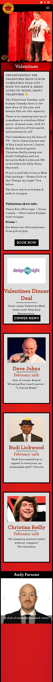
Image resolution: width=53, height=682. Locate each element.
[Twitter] (41, 2)
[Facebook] (45, 2)
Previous (4, 597)
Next (49, 597)
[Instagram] (48, 2)
